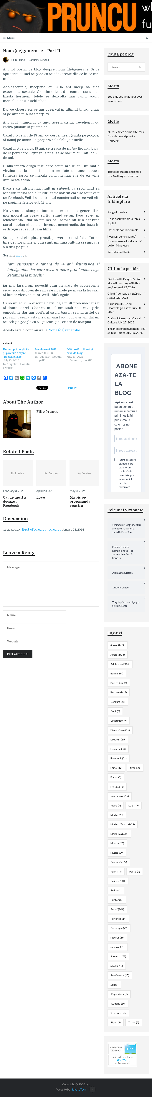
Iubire (115, 805)
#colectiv (117, 645)
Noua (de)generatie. (64, 330)
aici (19, 255)
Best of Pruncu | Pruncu (42, 529)
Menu (10, 38)
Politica (117, 880)
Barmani (116, 673)
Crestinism (118, 720)
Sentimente (119, 975)
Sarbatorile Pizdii (119, 252)
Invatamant (119, 796)
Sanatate (118, 956)
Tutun (133, 1022)
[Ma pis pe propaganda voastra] (84, 473)
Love (40, 497)
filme (135, 767)
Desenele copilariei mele (123, 230)
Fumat (115, 777)
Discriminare (120, 730)
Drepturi (117, 739)
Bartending (118, 682)
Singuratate (119, 994)
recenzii (117, 937)
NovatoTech (78, 1089)
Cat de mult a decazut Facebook (14, 501)
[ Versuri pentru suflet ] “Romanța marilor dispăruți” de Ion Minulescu (125, 241)
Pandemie (118, 862)
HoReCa (117, 786)
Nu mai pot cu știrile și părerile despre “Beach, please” (16, 353)
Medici (116, 814)
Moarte (117, 843)
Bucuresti (118, 692)
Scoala (116, 965)
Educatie (118, 748)
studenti (117, 1003)
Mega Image (119, 833)
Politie (115, 890)
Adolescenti (120, 664)
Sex (114, 984)
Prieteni (116, 899)
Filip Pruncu (47, 412)
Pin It (72, 388)
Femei (116, 767)
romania (117, 947)
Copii (115, 711)
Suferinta (118, 1013)
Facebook (118, 758)
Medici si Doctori (122, 824)
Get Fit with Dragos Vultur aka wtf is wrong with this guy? (124, 283)
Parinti (116, 871)
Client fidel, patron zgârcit (124, 293)
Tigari (115, 1022)
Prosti (117, 909)
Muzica (116, 852)
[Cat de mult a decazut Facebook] (18, 473)
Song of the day (117, 212)
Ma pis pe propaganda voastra (80, 501)
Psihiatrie (118, 918)
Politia (134, 871)
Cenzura (117, 701)
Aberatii (117, 654)
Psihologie (119, 928)
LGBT (133, 805)
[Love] (51, 473)
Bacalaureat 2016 (46, 349)
